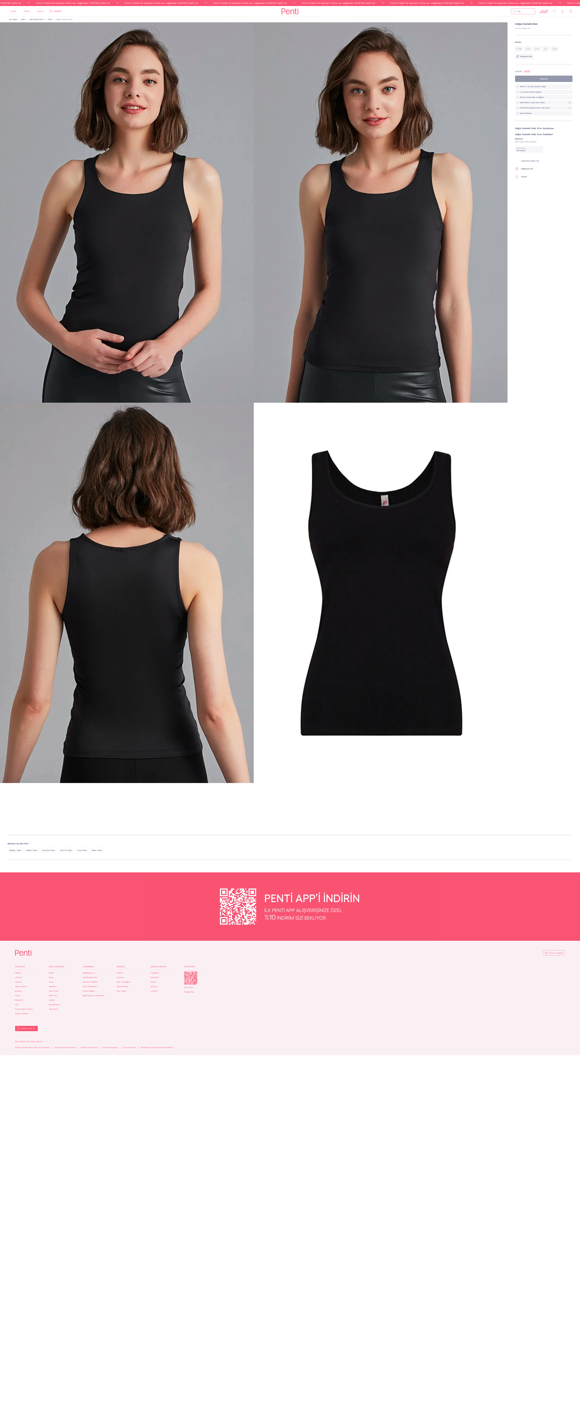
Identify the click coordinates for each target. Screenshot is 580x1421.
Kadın (13, 11)
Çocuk (40, 11)
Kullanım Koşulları (110, 1047)
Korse (17, 995)
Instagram (154, 973)
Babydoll (19, 1000)
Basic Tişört (97, 850)
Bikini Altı (53, 995)
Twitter (153, 982)
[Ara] (514, 11)
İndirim (57, 11)
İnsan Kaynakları (90, 986)
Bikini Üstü (53, 991)
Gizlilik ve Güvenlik (89, 1047)
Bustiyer (18, 991)
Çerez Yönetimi (129, 1047)
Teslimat (120, 977)
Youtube (154, 986)
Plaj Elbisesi (54, 1005)
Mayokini (52, 986)
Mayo (51, 977)
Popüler (20, 966)
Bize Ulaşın (121, 991)
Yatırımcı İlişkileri (90, 982)
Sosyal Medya (158, 966)
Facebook (154, 977)
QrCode (190, 978)
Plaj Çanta (53, 1009)
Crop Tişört (82, 850)
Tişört (50, 19)
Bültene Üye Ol (28, 1028)
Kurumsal (88, 966)
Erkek (27, 11)
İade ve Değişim (123, 982)
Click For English (555, 953)
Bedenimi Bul (526, 56)
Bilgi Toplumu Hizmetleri (93, 995)
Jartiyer (18, 977)
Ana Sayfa (13, 19)
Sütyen (18, 973)
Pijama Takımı (21, 986)
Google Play (189, 992)
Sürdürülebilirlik (90, 977)
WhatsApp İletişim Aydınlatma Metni (157, 1047)
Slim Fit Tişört (66, 850)
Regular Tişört (15, 850)
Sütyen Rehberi (22, 1014)
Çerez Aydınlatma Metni (65, 1047)
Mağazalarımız (89, 973)
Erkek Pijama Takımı (24, 1009)
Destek (121, 966)
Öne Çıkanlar (56, 966)
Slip (17, 1005)
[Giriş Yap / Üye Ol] (562, 11)
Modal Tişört (31, 850)
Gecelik (18, 982)
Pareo (51, 982)
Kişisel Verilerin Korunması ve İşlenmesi (32, 1047)
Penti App (189, 966)
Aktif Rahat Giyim (36, 19)
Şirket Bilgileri (89, 991)
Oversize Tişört (48, 850)
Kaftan (52, 1000)
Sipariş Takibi (122, 986)
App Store (188, 987)
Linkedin (154, 991)
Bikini (51, 973)
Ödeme (120, 973)
